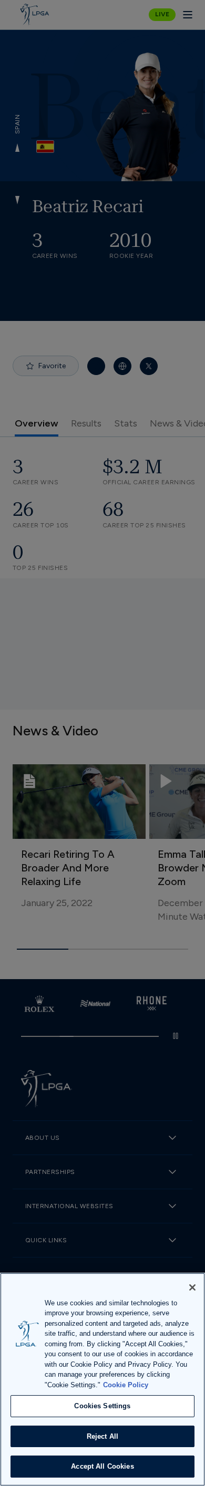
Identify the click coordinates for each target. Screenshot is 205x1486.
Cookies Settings (102, 1406)
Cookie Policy (125, 1385)
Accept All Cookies (102, 1466)
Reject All (102, 1436)
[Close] (192, 1287)
